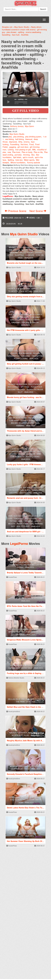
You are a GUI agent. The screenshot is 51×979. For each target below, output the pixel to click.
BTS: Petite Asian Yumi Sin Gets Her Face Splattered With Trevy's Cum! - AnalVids (25, 598)
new (9, 152)
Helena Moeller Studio (16, 678)
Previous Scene (17, 211)
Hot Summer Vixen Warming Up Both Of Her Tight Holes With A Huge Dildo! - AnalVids (25, 833)
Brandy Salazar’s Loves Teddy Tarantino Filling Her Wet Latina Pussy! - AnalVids (25, 565)
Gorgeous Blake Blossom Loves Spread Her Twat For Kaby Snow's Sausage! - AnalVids (25, 632)
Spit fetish (17, 157)
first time (24, 144)
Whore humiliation (17, 162)
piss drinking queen (33, 136)
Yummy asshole (33, 162)
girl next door (23, 147)
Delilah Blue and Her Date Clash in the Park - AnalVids (25, 700)
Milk (34, 149)
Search (43, 9)
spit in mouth (28, 157)
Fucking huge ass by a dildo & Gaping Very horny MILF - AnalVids (25, 666)
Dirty (20, 141)
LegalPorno (19, 543)
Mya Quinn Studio (17, 134)
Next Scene (36, 211)
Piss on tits (38, 152)
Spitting (11, 160)
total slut (18, 160)
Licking (11, 149)
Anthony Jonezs (16, 126)
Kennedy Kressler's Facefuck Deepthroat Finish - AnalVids (25, 767)
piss (10, 136)
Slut (32, 154)
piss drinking (18, 136)
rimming (26, 154)
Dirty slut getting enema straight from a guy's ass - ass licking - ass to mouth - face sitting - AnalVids (25, 289)
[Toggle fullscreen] (43, 102)
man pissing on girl (23, 149)
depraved (13, 141)
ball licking (19, 139)
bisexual (28, 139)
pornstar (18, 154)
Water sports (29, 160)
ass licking (9, 139)
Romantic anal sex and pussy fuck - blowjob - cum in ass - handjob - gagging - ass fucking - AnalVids (25, 490)
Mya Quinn (29, 126)
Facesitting (14, 144)
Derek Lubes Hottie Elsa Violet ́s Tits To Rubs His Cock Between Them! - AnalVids (25, 800)
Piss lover (16, 152)
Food (31, 144)
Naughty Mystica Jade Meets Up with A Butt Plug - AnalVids (25, 734)
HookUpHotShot (14, 711)
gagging (12, 147)
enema (26, 141)
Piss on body (27, 152)
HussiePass (12, 577)
